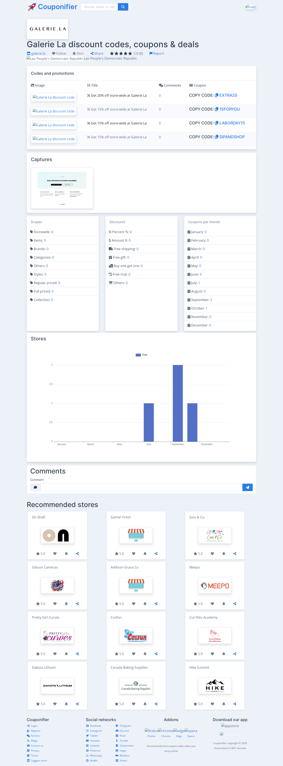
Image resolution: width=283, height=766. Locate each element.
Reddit (93, 760)
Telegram (125, 725)
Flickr (123, 735)
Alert (80, 53)
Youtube (95, 740)
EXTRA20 (227, 95)
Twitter (94, 735)
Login (34, 725)
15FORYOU (229, 109)
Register (36, 730)
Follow (60, 53)
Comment (37, 479)
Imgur (123, 750)
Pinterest (95, 750)
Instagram (96, 730)
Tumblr (124, 740)
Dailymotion (127, 745)
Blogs (34, 740)
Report (158, 53)
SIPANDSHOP (231, 136)
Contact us (37, 745)
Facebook (95, 725)
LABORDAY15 (231, 122)
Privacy (35, 750)
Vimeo (123, 760)
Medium (124, 755)
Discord (124, 730)
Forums (35, 735)
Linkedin (95, 745)
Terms (35, 755)
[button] (250, 7)
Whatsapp (96, 755)
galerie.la (37, 53)
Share (98, 53)
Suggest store (39, 760)
